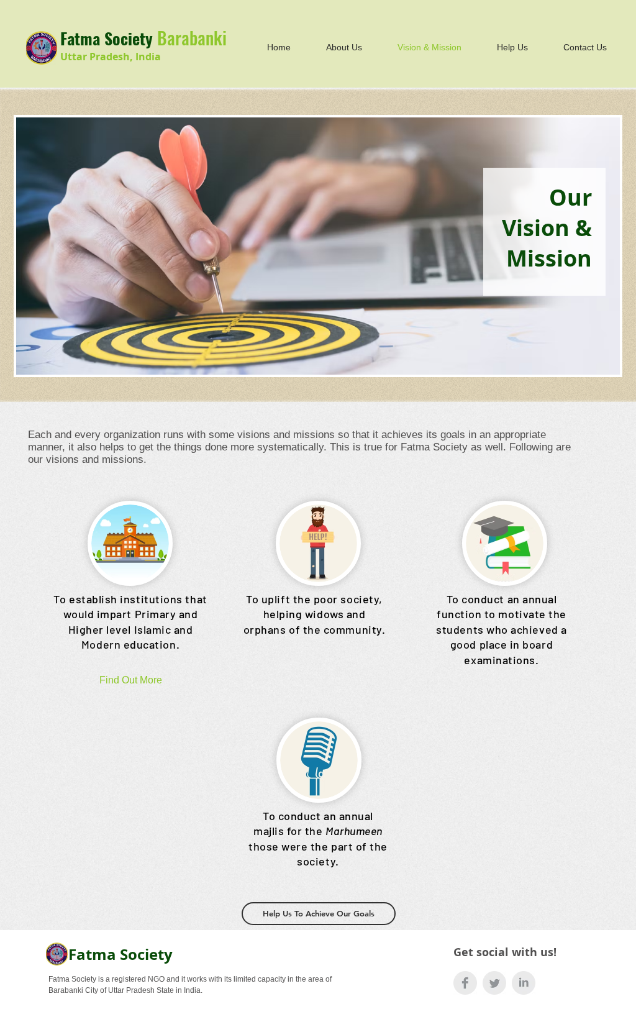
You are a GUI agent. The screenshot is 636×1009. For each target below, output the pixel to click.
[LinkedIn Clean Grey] (523, 983)
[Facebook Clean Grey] (465, 983)
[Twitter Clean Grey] (494, 983)
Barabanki (192, 37)
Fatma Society (120, 954)
